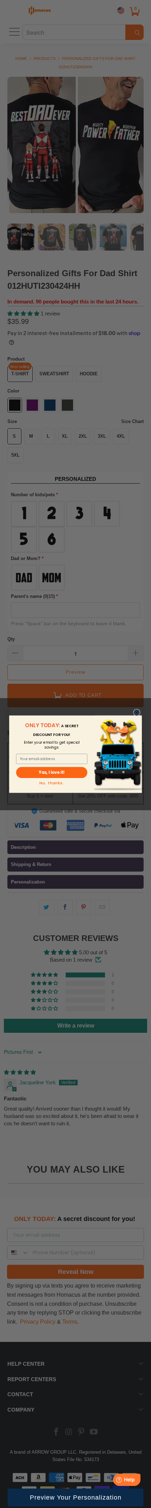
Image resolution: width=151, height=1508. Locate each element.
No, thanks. (51, 783)
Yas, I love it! (52, 772)
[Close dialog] (137, 712)
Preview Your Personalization (76, 1497)
